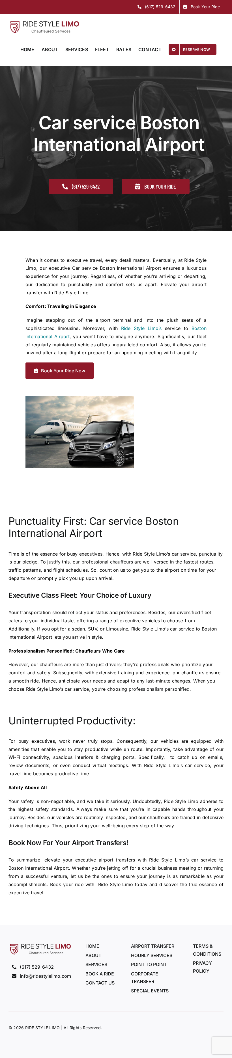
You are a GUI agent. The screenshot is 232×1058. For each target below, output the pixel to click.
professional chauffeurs (107, 562)
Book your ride (66, 884)
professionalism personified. (160, 689)
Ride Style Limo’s (141, 328)
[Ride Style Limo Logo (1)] (39, 944)
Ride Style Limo (181, 801)
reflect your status (88, 612)
